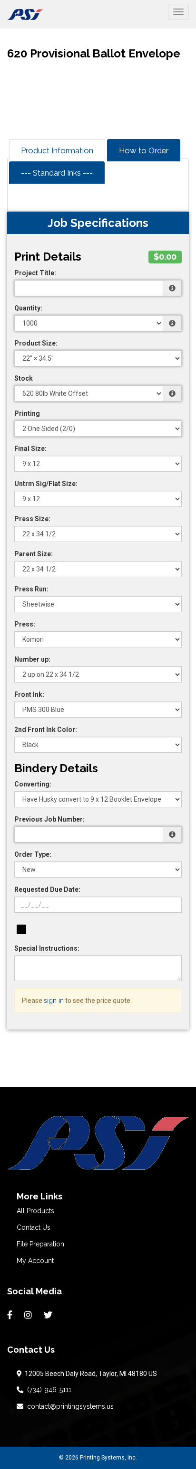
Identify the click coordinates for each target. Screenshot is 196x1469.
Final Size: (30, 448)
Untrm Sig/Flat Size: (46, 483)
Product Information (57, 150)
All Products (35, 1211)
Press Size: (32, 519)
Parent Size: (33, 554)
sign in (54, 1000)
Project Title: (35, 273)
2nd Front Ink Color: (45, 729)
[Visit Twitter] (49, 1315)
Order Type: (32, 854)
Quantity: (28, 308)
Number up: (32, 659)
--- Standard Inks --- (57, 173)
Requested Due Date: (47, 889)
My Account (35, 1260)
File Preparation (40, 1244)
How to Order (143, 150)
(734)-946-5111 (47, 1390)
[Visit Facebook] (11, 1315)
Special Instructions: (46, 948)
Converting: (32, 784)
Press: (24, 624)
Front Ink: (29, 694)
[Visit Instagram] (29, 1315)
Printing (27, 413)
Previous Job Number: (49, 819)
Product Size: (36, 343)
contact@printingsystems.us (68, 1406)
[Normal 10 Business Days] (21, 929)
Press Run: (31, 589)
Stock (23, 378)
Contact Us (33, 1227)
